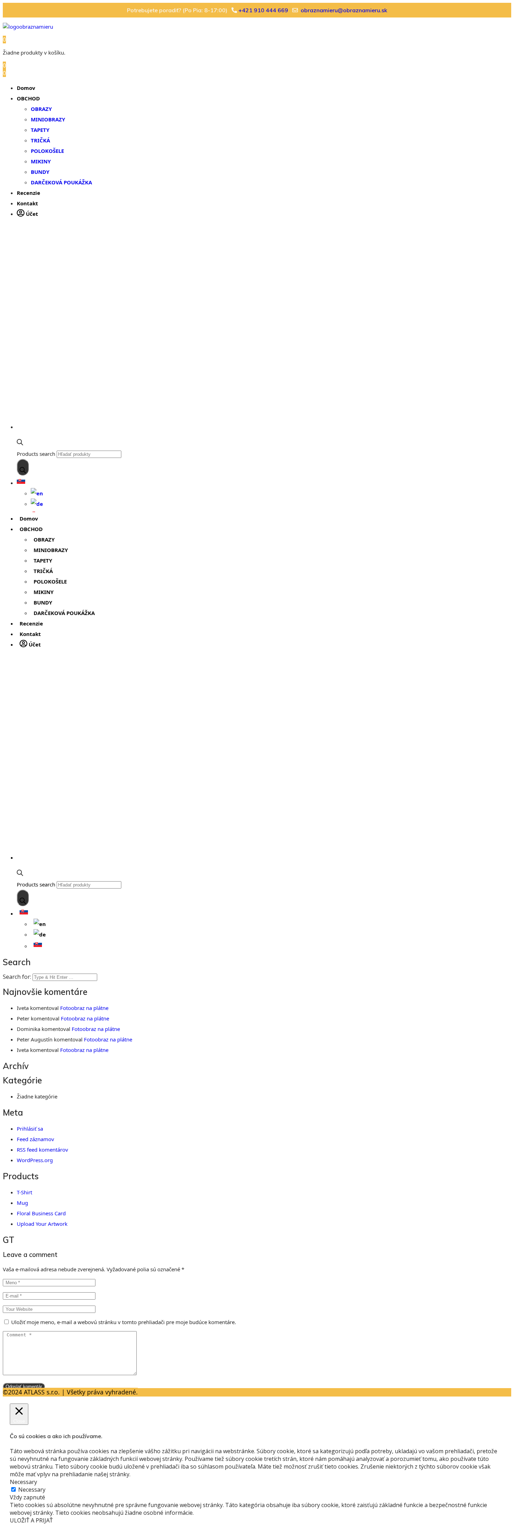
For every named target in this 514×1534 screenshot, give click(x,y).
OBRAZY (41, 108)
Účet (31, 213)
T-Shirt (24, 1192)
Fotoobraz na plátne (84, 1007)
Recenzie (28, 192)
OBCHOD (28, 98)
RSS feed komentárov (42, 1149)
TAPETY (40, 129)
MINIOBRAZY (48, 119)
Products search (36, 453)
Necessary (31, 1489)
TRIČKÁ (40, 140)
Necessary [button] (23, 1482)
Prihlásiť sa (30, 1128)
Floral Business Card (41, 1213)
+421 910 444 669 (263, 10)
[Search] (23, 467)
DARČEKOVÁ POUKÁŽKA (61, 182)
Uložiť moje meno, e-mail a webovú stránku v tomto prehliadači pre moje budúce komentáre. (123, 1322)
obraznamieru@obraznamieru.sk (344, 10)
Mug (22, 1202)
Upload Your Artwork (42, 1223)
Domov (26, 87)
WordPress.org (35, 1160)
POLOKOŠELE (47, 150)
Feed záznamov (35, 1139)
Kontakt (27, 203)
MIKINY (41, 161)
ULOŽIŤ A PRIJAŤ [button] (31, 1520)
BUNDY (40, 171)
